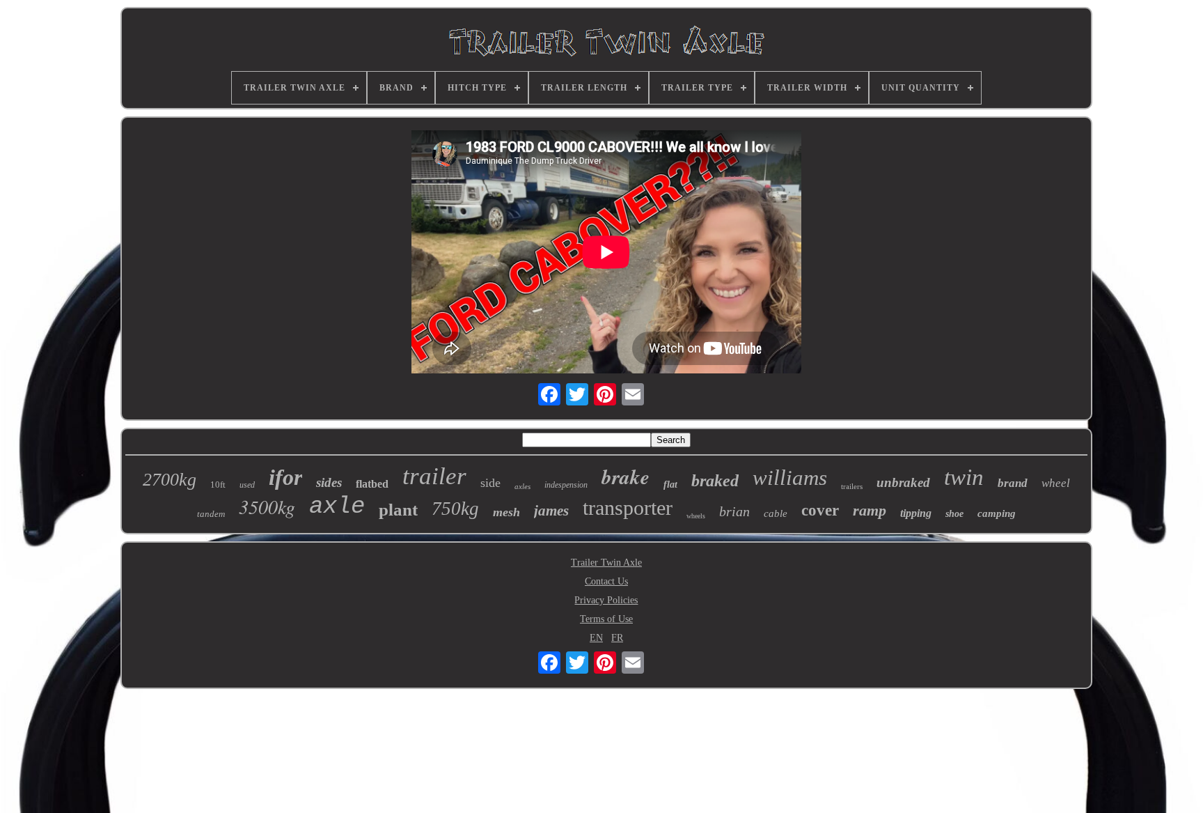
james (551, 510)
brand (1013, 483)
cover (820, 510)
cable (775, 513)
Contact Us (606, 581)
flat (670, 484)
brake (626, 476)
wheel (1055, 483)
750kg (455, 508)
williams (790, 477)
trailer (434, 476)
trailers (852, 486)
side (490, 483)
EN (596, 638)
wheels (695, 516)
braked (715, 481)
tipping (915, 513)
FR (617, 638)
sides (329, 482)
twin (964, 477)
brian (734, 511)
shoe (954, 514)
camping (996, 513)
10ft (218, 484)
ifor (285, 477)
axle (337, 506)
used (247, 485)
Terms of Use (606, 619)
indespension (566, 485)
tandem (211, 514)
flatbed (372, 484)
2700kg (169, 480)
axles (522, 486)
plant (398, 509)
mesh (506, 512)
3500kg (267, 506)
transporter (628, 507)
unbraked (903, 482)
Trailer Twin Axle (606, 562)
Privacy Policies (606, 600)
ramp (869, 510)
